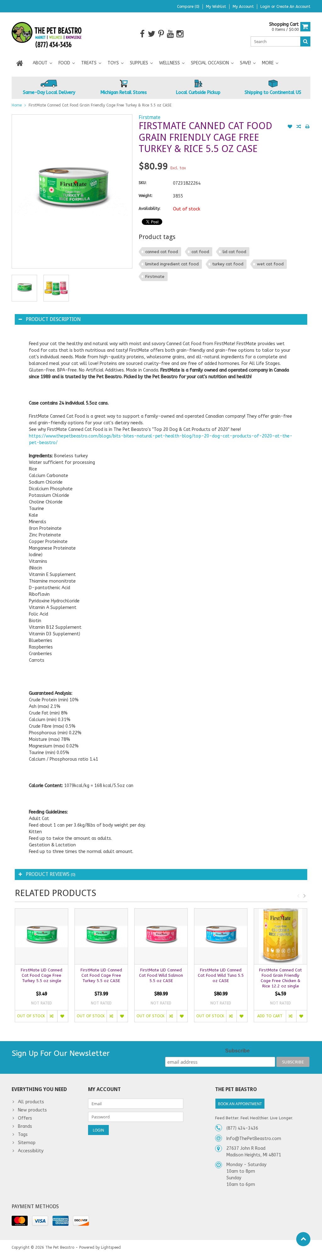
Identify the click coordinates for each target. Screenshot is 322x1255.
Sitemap (27, 1142)
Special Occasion (210, 63)
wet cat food (270, 264)
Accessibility (30, 1151)
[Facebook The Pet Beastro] (142, 34)
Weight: (146, 195)
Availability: (149, 208)
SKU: (143, 183)
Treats (89, 63)
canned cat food (161, 251)
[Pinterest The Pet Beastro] (161, 34)
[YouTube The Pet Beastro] (171, 34)
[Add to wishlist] (290, 127)
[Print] (307, 127)
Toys (113, 63)
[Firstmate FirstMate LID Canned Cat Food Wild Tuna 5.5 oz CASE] (220, 936)
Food (64, 63)
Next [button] (304, 896)
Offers (25, 1118)
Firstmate (149, 117)
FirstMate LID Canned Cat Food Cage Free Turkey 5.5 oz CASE (101, 975)
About (40, 63)
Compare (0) (188, 6)
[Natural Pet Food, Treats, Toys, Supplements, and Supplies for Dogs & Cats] (47, 33)
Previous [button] (298, 896)
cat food (200, 251)
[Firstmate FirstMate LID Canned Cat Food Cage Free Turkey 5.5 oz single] (41, 936)
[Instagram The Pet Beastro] (180, 34)
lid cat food (234, 251)
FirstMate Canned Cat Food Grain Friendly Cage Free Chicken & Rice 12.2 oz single (280, 978)
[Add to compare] (299, 127)
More (268, 63)
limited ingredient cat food (172, 264)
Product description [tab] (53, 319)
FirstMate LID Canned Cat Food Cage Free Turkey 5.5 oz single (41, 975)
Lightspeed (111, 1247)
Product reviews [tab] (50, 874)
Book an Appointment (240, 1103)
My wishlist (216, 6)
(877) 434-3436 (242, 1128)
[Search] (305, 41)
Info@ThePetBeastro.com (253, 1138)
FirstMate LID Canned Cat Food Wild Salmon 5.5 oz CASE (161, 975)
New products (32, 1110)
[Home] (20, 63)
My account (243, 6)
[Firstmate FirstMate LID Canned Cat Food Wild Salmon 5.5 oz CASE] (161, 936)
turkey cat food (227, 264)
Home (17, 105)
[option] (24, 288)
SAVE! (245, 63)
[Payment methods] (20, 1221)
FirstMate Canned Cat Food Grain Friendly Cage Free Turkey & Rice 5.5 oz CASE (100, 105)
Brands (25, 1126)
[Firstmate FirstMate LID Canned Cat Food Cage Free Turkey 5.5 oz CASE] (101, 936)
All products (31, 1102)
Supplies (139, 63)
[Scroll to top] (303, 1239)
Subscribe (237, 1050)
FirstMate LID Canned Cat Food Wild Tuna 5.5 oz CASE (221, 975)
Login (265, 6)
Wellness (169, 63)
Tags (23, 1134)
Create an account (293, 6)
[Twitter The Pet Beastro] (152, 34)
